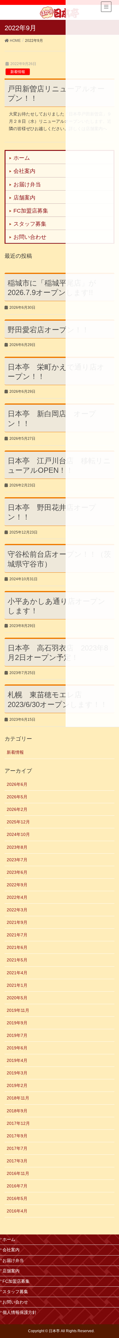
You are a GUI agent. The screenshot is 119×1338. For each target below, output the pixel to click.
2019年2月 (17, 1085)
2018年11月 (18, 1098)
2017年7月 (17, 1148)
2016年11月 (18, 1173)
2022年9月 (17, 884)
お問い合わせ (29, 237)
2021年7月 (17, 934)
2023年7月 (17, 859)
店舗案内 (24, 198)
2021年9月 (17, 922)
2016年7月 (17, 1185)
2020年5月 (17, 997)
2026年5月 (17, 796)
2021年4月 (17, 972)
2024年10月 (18, 834)
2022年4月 (17, 897)
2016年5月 (17, 1198)
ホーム (21, 158)
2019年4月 (17, 1060)
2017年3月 (17, 1160)
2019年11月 (18, 1010)
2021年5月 (17, 959)
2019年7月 (17, 1035)
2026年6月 (17, 784)
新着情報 (17, 72)
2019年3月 (17, 1072)
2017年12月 (18, 1123)
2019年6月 (17, 1047)
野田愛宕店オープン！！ (48, 330)
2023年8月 (17, 847)
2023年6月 (17, 872)
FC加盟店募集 (30, 211)
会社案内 (24, 171)
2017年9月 (17, 1135)
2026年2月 (17, 809)
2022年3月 (17, 909)
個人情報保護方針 (19, 1312)
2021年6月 (17, 947)
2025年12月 (18, 821)
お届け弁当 (27, 184)
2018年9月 (17, 1110)
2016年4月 (17, 1211)
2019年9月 (17, 1022)
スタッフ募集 (29, 224)
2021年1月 (17, 985)
